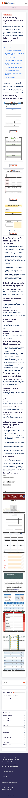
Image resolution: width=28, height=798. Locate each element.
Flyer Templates (6, 725)
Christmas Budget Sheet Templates (11, 707)
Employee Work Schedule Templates (11, 695)
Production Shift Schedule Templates (9, 782)
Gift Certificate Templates (7, 771)
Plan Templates (6, 735)
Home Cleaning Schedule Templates (9, 787)
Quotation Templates (6, 776)
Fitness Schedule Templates (7, 789)
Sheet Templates (6, 742)
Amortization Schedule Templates (9, 785)
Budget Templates (7, 720)
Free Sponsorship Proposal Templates (12, 698)
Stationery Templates (7, 744)
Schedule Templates (7, 739)
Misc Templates (8, 14)
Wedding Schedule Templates (8, 784)
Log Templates (6, 730)
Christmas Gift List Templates (10, 704)
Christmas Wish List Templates (10, 701)
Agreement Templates (7, 715)
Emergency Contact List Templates (9, 773)
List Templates (6, 727)
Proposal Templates (7, 737)
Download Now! (13, 131)
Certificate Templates (7, 722)
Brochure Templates (7, 718)
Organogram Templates (7, 775)
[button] (24, 682)
